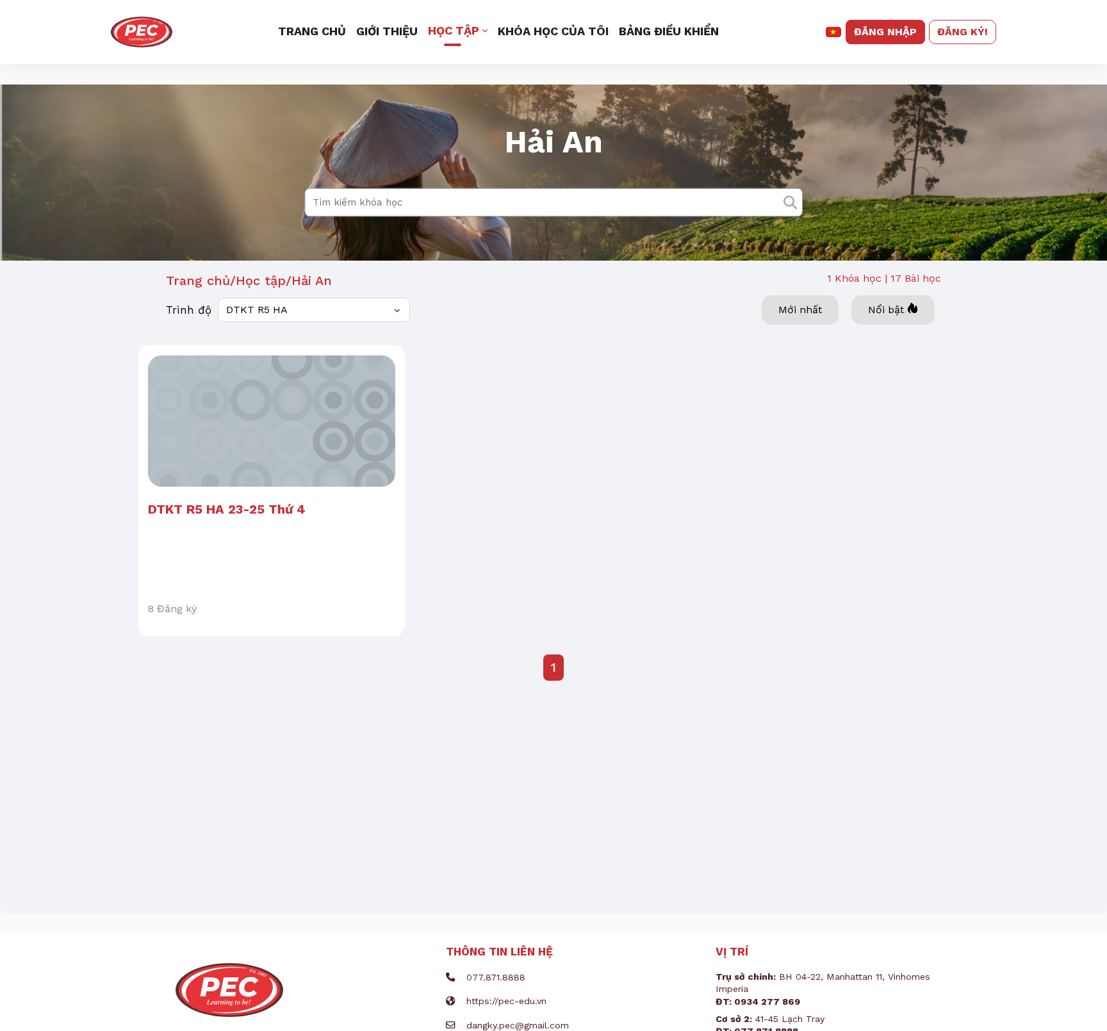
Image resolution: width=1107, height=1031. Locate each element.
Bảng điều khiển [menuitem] (669, 31)
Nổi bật (886, 310)
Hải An (311, 280)
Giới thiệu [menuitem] (387, 31)
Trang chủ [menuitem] (312, 31)
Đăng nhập (885, 32)
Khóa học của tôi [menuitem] (553, 31)
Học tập (261, 280)
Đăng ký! (962, 32)
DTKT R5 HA (257, 310)
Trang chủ (198, 280)
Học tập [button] (453, 30)
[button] (833, 32)
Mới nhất (800, 310)
